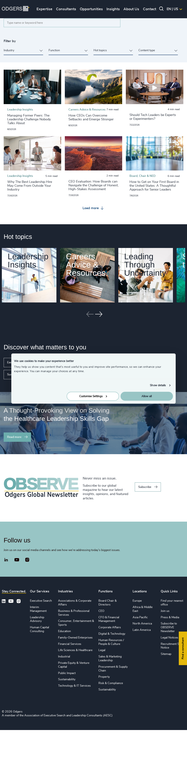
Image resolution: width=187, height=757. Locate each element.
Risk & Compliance (110, 683)
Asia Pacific (140, 617)
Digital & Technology (111, 633)
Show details (158, 385)
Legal (101, 650)
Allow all (147, 396)
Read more (14, 437)
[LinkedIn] (6, 560)
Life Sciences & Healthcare (75, 650)
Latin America (142, 629)
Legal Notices (169, 637)
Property (104, 676)
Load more (91, 208)
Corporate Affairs (109, 627)
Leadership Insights (28, 260)
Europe (137, 600)
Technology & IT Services (74, 685)
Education (64, 631)
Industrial (64, 656)
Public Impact (67, 673)
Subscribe (144, 487)
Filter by (10, 41)
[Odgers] (15, 9)
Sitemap (166, 654)
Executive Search (41, 600)
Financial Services (69, 644)
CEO (101, 611)
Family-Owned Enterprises (75, 637)
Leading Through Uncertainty (145, 264)
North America (142, 623)
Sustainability (66, 679)
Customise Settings (91, 396)
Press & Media (170, 617)
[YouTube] (17, 560)
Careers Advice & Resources (86, 264)
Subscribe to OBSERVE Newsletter (169, 627)
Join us (165, 611)
